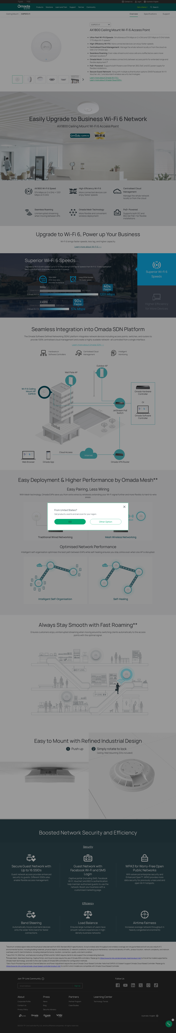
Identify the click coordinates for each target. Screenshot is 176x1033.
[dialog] (88, 516)
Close (124, 507)
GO (70, 521)
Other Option (105, 521)
